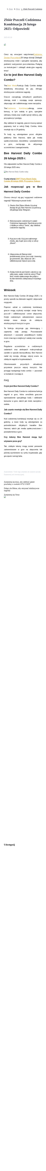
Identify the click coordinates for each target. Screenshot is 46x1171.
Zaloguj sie (5, 742)
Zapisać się (13, 742)
